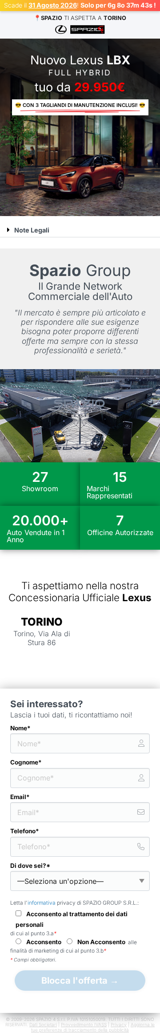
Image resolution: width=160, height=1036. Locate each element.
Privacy (119, 1024)
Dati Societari (43, 1024)
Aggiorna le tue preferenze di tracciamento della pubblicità (93, 1027)
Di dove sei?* (30, 865)
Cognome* (26, 762)
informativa (42, 902)
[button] (80, 230)
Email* (20, 796)
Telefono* (24, 831)
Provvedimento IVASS (84, 1024)
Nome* (20, 728)
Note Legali (31, 230)
